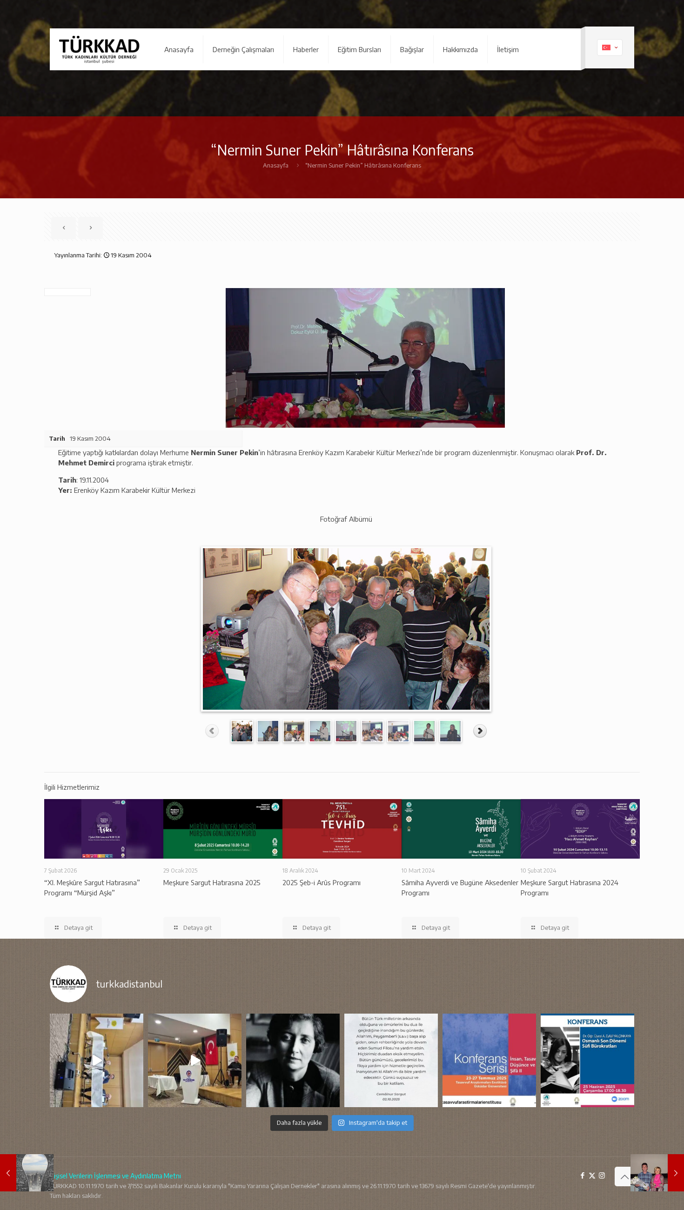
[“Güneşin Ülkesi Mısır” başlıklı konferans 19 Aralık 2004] (657, 1172)
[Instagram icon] (601, 1175)
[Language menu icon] (610, 47)
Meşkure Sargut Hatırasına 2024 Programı (569, 887)
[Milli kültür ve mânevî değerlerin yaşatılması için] (293, 1060)
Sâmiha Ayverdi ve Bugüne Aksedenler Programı (460, 887)
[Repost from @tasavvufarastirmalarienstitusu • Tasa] (587, 1060)
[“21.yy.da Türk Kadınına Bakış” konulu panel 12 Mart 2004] (27, 1172)
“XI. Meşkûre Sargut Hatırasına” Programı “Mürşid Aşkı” (92, 887)
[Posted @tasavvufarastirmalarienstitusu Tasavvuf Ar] (489, 1060)
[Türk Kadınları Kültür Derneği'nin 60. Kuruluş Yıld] (194, 1060)
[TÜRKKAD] (100, 49)
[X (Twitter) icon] (592, 1175)
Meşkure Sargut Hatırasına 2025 (212, 882)
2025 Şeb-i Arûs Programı (321, 882)
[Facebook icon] (582, 1175)
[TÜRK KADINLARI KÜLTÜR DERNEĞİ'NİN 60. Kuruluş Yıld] (96, 1060)
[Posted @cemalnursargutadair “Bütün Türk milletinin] (391, 1060)
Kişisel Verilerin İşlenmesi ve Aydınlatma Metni (115, 1176)
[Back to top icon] (624, 1176)
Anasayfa (275, 165)
